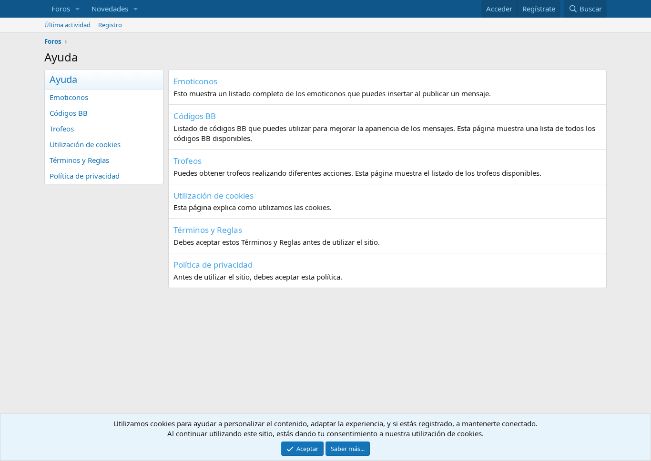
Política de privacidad (85, 175)
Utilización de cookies (85, 144)
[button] (77, 9)
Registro (110, 24)
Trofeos (62, 128)
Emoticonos (69, 97)
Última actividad (67, 24)
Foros (60, 8)
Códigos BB (69, 113)
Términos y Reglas (79, 160)
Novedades (110, 8)
